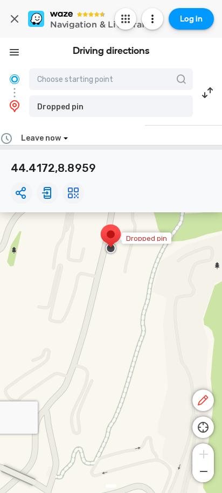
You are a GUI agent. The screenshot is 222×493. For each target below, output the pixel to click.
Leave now (41, 138)
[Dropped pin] (111, 240)
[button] (111, 106)
